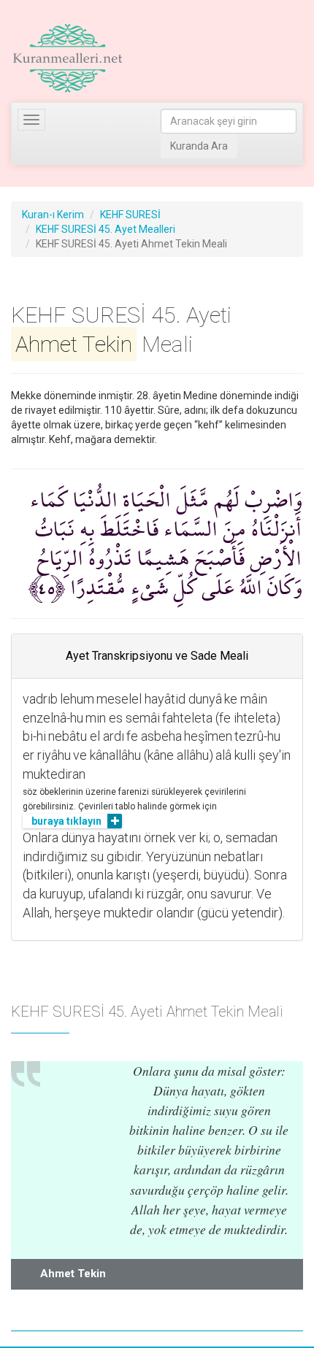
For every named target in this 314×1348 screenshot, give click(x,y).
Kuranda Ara (199, 146)
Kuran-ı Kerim (53, 214)
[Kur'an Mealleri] (67, 58)
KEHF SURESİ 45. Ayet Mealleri (105, 229)
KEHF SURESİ (130, 214)
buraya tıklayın (66, 821)
